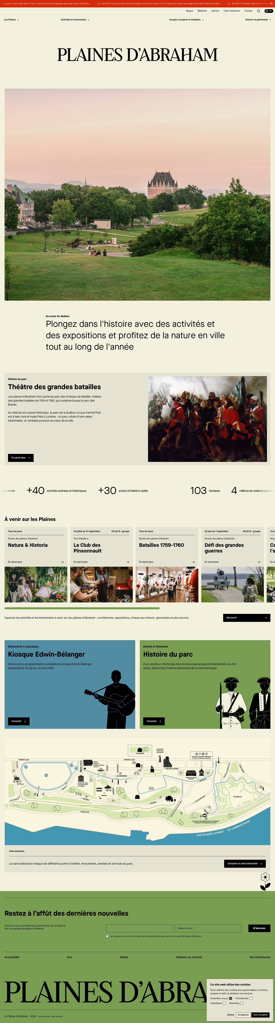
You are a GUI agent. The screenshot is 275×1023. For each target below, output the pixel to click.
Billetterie (202, 11)
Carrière (215, 11)
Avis (69, 957)
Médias (124, 957)
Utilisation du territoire (189, 957)
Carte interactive (232, 11)
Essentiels (219, 998)
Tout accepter (260, 1015)
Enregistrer (243, 1015)
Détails (230, 1015)
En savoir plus (18, 457)
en (270, 11)
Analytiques (216, 1003)
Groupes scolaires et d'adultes (185, 19)
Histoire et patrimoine (256, 19)
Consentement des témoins (50, 1016)
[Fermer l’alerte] (271, 3)
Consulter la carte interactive (243, 863)
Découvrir (232, 617)
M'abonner (259, 928)
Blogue (189, 11)
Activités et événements (73, 19)
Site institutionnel (260, 957)
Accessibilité (12, 957)
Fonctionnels (242, 998)
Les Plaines (10, 19)
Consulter (16, 721)
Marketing (234, 1003)
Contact (249, 11)
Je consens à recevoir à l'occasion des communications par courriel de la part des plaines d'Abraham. (156, 936)
